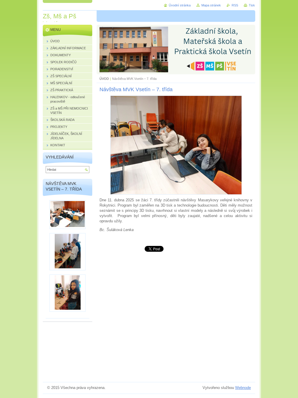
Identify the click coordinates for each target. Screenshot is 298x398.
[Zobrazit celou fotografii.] (67, 214)
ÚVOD (104, 78)
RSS (235, 5)
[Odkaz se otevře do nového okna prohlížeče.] (176, 193)
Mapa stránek (211, 5)
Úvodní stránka (180, 5)
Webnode (243, 387)
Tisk (252, 5)
